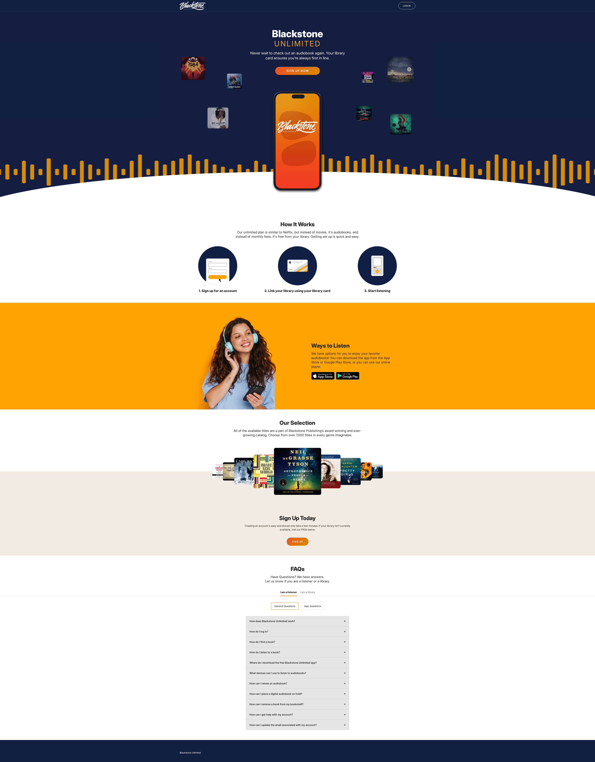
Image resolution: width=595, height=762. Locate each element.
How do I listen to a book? (264, 652)
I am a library (307, 592)
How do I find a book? (262, 641)
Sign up (297, 541)
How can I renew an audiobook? (268, 683)
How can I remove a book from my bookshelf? (276, 704)
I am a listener (288, 592)
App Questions (312, 606)
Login (407, 5)
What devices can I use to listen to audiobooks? (277, 673)
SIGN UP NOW (297, 70)
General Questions (284, 606)
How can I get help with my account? (271, 714)
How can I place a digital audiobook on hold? (275, 693)
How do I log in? (258, 631)
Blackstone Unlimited (190, 752)
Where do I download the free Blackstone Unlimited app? (283, 662)
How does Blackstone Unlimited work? (272, 621)
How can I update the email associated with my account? (283, 725)
